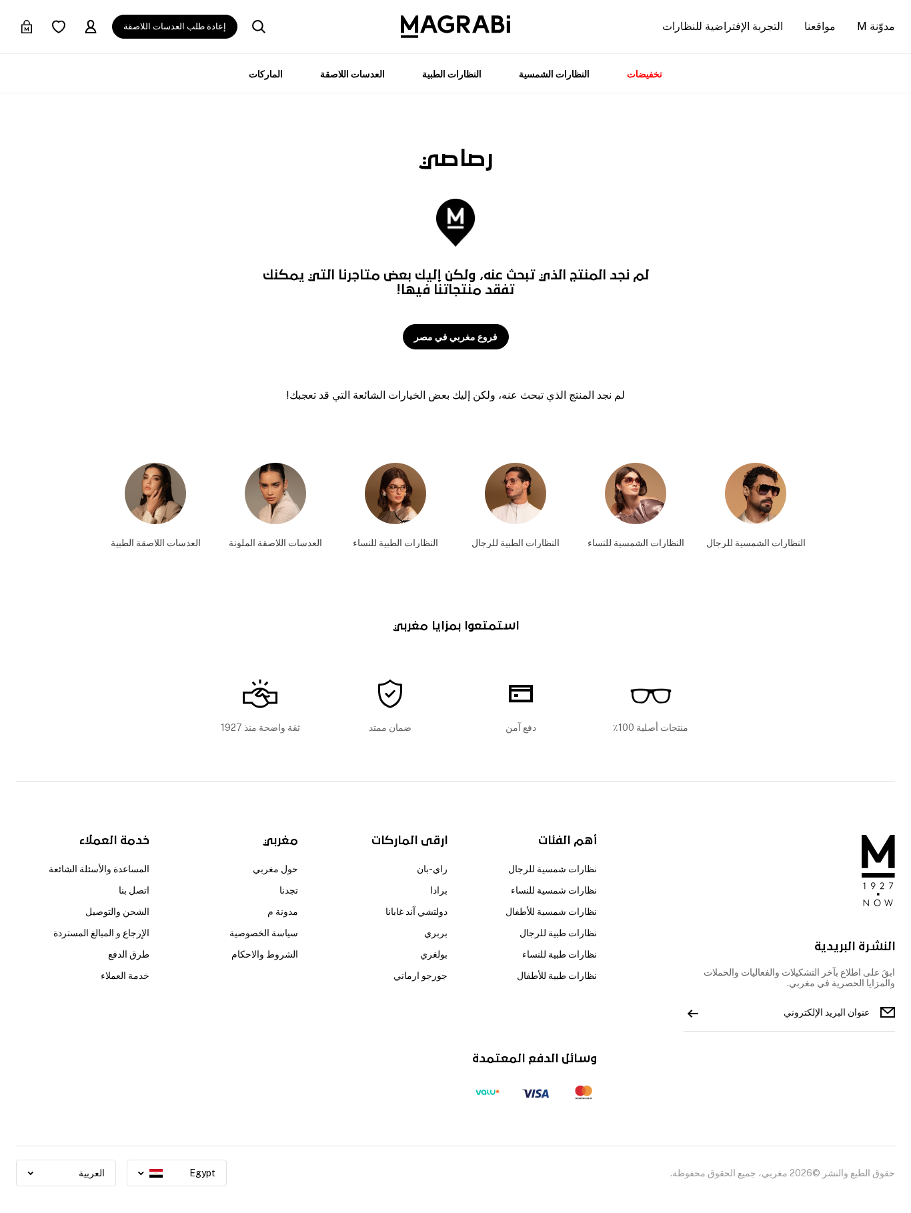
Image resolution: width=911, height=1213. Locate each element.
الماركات (266, 74)
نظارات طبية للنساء (559, 954)
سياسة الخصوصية (263, 933)
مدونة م (282, 911)
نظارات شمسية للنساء (554, 890)
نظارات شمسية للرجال (552, 869)
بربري (435, 933)
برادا (438, 890)
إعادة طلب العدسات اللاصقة (174, 26)
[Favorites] (58, 26)
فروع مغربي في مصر (456, 336)
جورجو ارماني (420, 975)
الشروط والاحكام (264, 954)
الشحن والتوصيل (117, 911)
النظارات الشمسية (554, 74)
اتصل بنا (134, 890)
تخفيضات (644, 74)
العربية (92, 1173)
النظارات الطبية (452, 74)
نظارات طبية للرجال (558, 933)
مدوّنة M (876, 26)
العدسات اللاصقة (352, 74)
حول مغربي (275, 869)
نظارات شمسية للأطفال (551, 911)
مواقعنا (820, 26)
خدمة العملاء (125, 975)
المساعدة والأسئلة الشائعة (99, 869)
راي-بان (432, 869)
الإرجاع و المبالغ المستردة (101, 933)
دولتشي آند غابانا (416, 911)
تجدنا (288, 890)
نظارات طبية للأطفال (557, 975)
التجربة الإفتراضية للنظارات (722, 26)
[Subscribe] (693, 1012)
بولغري (433, 954)
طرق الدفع (128, 954)
